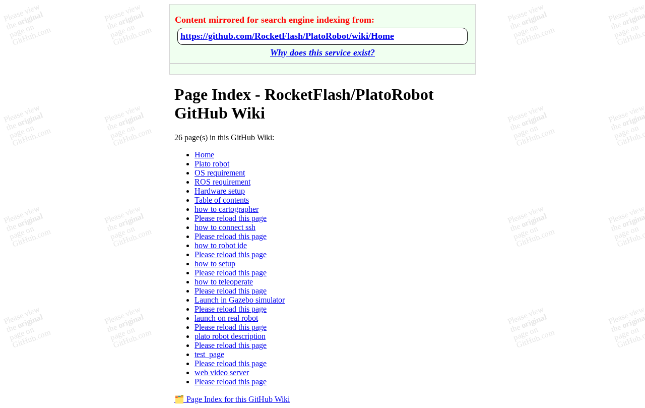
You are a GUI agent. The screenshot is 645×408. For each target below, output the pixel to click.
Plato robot (212, 163)
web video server (222, 372)
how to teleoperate (224, 281)
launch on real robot (226, 318)
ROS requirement (222, 182)
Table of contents (222, 200)
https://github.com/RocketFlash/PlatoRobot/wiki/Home (287, 36)
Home (204, 154)
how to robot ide (221, 245)
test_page (209, 354)
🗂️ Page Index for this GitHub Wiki (232, 399)
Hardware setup (220, 191)
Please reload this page (231, 218)
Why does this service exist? (322, 52)
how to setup (215, 263)
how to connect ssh (225, 227)
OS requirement (220, 172)
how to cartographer (227, 209)
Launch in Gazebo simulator (240, 300)
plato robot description (230, 336)
